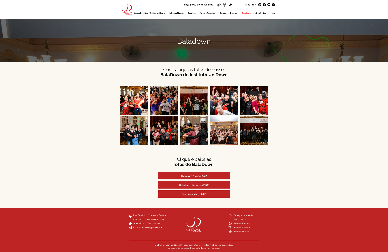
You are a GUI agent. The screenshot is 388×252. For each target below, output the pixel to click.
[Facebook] (264, 4)
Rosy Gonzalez (213, 248)
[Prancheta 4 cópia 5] (224, 5)
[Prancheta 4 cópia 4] (219, 5)
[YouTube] (268, 4)
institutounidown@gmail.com (147, 227)
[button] (230, 5)
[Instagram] (259, 4)
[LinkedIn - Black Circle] (273, 4)
